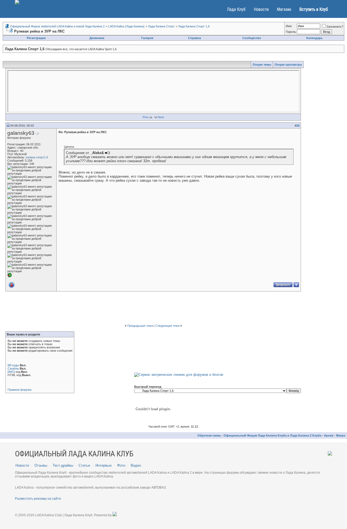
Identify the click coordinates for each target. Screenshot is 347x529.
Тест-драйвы (63, 465)
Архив (328, 435)
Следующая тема (167, 325)
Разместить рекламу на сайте (38, 499)
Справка (194, 38)
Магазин (284, 9)
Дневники (96, 38)
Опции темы (262, 64)
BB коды (13, 365)
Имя (289, 26)
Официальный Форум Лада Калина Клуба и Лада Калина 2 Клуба (272, 435)
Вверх (340, 435)
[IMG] (11, 371)
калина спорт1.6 (37, 157)
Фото (121, 465)
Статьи (84, 465)
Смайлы (13, 368)
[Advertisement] (153, 308)
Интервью (103, 465)
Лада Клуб (236, 9)
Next (161, 117)
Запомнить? (334, 26)
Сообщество (251, 38)
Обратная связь (209, 435)
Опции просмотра (288, 64)
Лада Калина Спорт (161, 26)
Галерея (147, 38)
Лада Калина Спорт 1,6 (194, 26)
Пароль (291, 31)
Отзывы (40, 465)
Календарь (314, 38)
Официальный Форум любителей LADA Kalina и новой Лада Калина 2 (57, 26)
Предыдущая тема (140, 325)
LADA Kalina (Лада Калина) (126, 26)
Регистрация (36, 38)
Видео (136, 465)
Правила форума (19, 389)
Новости (261, 9)
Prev (146, 117)
